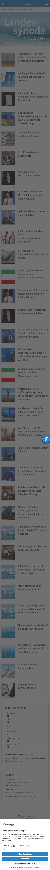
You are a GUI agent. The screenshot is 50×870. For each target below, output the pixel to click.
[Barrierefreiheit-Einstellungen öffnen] (46, 439)
